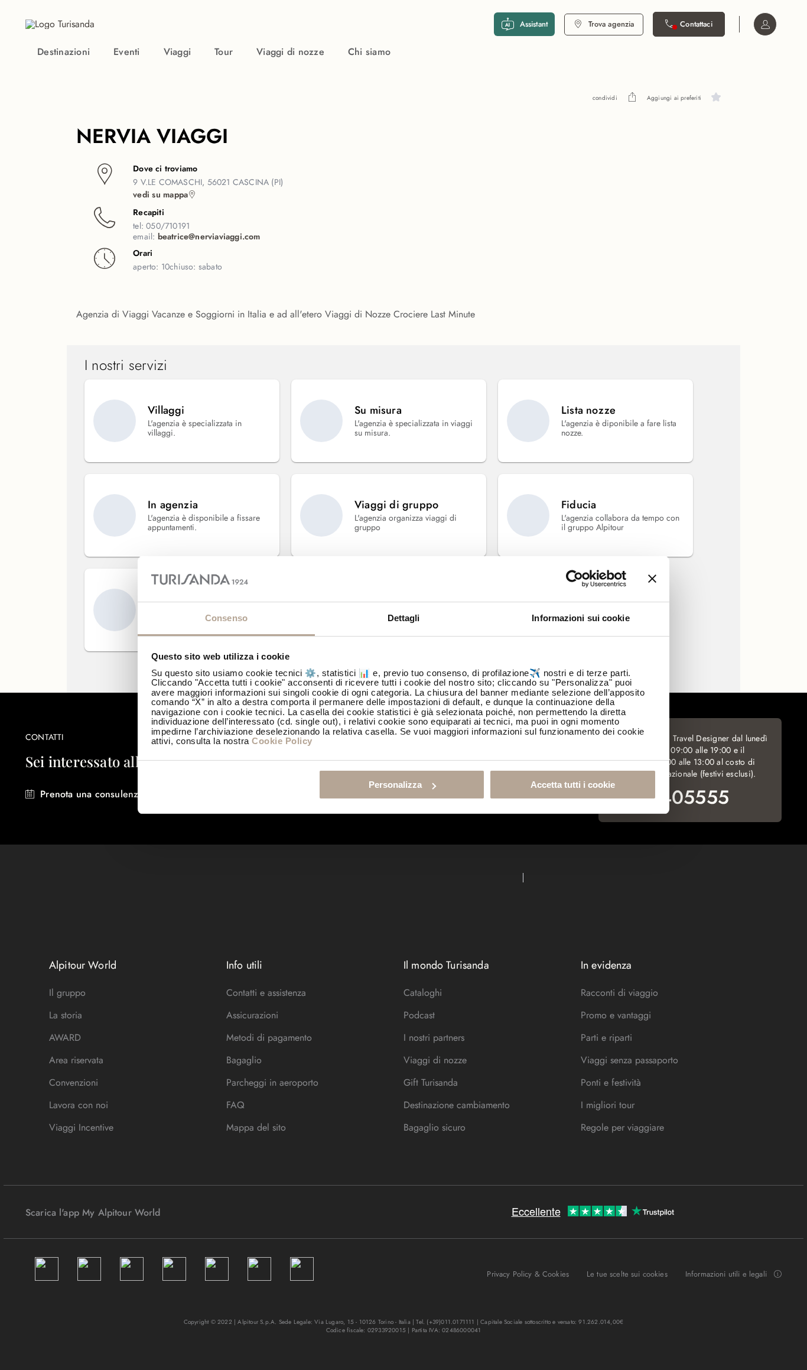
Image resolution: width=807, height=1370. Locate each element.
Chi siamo (369, 52)
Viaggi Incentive (81, 1127)
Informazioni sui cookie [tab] (580, 618)
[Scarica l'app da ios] (195, 1212)
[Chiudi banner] (652, 579)
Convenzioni (73, 1082)
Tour (223, 52)
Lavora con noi (78, 1105)
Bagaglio (244, 1060)
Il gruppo (67, 992)
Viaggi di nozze (290, 52)
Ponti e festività (611, 1082)
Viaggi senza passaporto (629, 1060)
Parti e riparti (606, 1037)
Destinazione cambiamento (456, 1105)
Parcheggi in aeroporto (272, 1082)
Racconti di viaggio (619, 992)
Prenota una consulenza (91, 794)
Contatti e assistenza (266, 992)
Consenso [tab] (226, 618)
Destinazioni (63, 52)
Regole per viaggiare (622, 1127)
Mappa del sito (256, 1127)
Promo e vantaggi (616, 1015)
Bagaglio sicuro (434, 1127)
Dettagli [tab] (404, 618)
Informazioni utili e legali (726, 1274)
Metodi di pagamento (269, 1037)
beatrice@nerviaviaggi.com (209, 236)
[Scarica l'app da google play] (183, 1212)
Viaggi (177, 52)
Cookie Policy (282, 741)
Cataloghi (422, 992)
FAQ (235, 1105)
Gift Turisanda (430, 1082)
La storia (65, 1015)
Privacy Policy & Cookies (528, 1274)
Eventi (126, 52)
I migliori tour (607, 1105)
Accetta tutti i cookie (573, 785)
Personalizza (395, 785)
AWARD (65, 1037)
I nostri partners (433, 1037)
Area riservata (76, 1060)
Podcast (419, 1015)
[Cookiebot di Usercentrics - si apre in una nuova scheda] (574, 579)
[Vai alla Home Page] (60, 24)
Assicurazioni (252, 1015)
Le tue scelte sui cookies (627, 1274)
